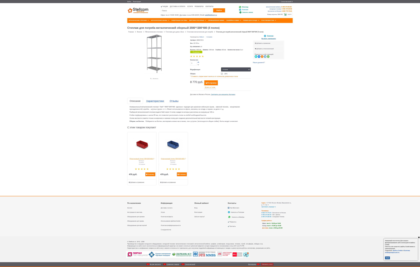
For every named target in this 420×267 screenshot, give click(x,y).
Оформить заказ (267, 264)
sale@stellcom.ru (211, 15)
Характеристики (155, 101)
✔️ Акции (164, 6)
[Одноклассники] (262, 56)
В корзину (211, 82)
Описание (135, 101)
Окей (387, 258)
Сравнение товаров (173, 264)
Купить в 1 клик (210, 87)
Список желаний (190, 264)
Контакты (209, 6)
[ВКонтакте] (259, 56)
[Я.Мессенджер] (256, 56)
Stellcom (201, 37)
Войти (129, 1)
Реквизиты (199, 6)
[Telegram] (265, 56)
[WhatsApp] (268, 56)
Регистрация (137, 1)
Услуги (190, 6)
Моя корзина (252, 264)
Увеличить (155, 78)
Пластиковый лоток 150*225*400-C (173, 159)
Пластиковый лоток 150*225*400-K (142, 159)
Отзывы (174, 101)
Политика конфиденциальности (397, 251)
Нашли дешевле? (259, 62)
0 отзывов (209, 37)
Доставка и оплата (177, 6)
